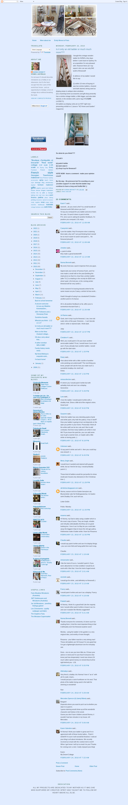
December (39, 269)
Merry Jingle (64, 461)
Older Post (93, 766)
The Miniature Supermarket (40, 616)
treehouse (41, 204)
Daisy (62, 357)
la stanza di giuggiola (41, 559)
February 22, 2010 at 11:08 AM (75, 222)
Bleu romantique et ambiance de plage (46, 401)
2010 (35, 266)
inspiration (49, 190)
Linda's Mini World (40, 533)
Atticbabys (64, 671)
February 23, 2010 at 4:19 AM (74, 596)
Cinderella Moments (40, 382)
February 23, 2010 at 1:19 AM (74, 554)
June (37, 285)
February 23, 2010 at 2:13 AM (74, 583)
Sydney (51, 178)
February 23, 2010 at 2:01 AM (74, 571)
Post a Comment (62, 763)
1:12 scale (43, 165)
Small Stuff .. (45, 443)
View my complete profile (41, 98)
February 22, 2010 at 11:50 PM (75, 535)
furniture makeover (45, 185)
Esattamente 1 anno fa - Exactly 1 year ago (46, 562)
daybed (33, 185)
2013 (35, 257)
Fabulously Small (39, 428)
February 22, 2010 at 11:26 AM (75, 310)
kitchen (33, 193)
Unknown (63, 446)
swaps (47, 202)
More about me (45, 40)
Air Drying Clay (42, 167)
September (39, 275)
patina (40, 197)
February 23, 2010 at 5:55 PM (74, 665)
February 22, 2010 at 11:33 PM (75, 510)
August (38, 279)
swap (43, 202)
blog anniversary (47, 182)
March (37, 295)
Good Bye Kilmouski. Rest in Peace (46, 575)
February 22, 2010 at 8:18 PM (74, 440)
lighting (33, 195)
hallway (51, 188)
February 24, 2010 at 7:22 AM (74, 758)
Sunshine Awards (41, 317)
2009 (35, 367)
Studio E (36, 454)
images (43, 190)
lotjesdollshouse (39, 506)
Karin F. (63, 203)
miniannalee (64, 560)
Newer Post (60, 766)
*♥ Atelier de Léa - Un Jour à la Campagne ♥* (41, 396)
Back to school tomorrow (43, 301)
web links (48, 207)
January (38, 363)
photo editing (49, 197)
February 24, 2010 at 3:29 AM (74, 693)
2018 (35, 241)
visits (42, 207)
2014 (35, 254)
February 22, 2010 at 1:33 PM (74, 352)
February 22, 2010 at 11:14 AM (75, 257)
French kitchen (46, 170)
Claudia (63, 540)
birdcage (37, 182)
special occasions (47, 200)
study (32, 202)
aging (41, 180)
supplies (37, 202)
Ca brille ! (44, 521)
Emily (51, 167)
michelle (63, 577)
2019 (35, 238)
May (37, 288)
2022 (35, 228)
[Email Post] (86, 189)
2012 (35, 260)
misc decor (66, 191)
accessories (34, 180)
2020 (35, 235)
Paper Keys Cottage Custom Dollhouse (46, 386)
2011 (35, 263)
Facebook (34, 170)
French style (42, 172)
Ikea (41, 178)
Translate (47, 52)
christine (63, 248)
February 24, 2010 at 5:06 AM (74, 723)
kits (37, 193)
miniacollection (65, 379)
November (39, 272)
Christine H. (64, 337)
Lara (62, 396)
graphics (38, 188)
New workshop (46, 508)
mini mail (38, 195)
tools (51, 202)
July (37, 282)
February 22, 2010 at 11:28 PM (75, 482)
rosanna (63, 515)
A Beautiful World (39, 493)
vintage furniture (35, 207)
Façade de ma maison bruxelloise (45, 471)
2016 (35, 247)
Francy (62, 589)
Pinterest (45, 178)
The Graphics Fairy (38, 614)
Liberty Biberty (38, 546)
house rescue (35, 190)
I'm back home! (40, 359)
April (37, 291)
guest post (45, 188)
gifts (33, 187)
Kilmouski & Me (39, 572)
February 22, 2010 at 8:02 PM (74, 408)
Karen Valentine (66, 728)
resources (39, 200)
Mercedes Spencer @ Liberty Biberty (73, 698)
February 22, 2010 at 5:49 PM (74, 391)
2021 (35, 231)
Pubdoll (63, 601)
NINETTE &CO (38, 520)
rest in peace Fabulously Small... (45, 432)
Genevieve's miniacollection (39, 411)
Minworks (36, 441)
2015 (35, 250)
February (38, 298)
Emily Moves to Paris (61, 40)
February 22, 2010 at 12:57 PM (75, 332)
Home (34, 40)
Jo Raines (64, 315)
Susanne (63, 414)
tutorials (49, 204)
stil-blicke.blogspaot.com (69, 488)
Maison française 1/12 (41, 467)
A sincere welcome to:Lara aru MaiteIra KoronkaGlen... (42, 306)
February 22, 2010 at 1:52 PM (74, 374)
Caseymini (64, 228)
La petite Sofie (38, 480)
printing (33, 200)
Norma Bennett (65, 262)
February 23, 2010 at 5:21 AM (74, 613)
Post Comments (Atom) (74, 771)
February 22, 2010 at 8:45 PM (74, 455)
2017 (35, 244)
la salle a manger (46, 193)
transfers (33, 204)
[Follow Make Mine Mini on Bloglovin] (39, 107)
